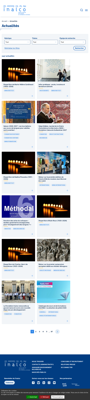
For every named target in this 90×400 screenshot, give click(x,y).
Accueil (4, 21)
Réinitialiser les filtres (12, 48)
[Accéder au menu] (86, 10)
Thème (34, 38)
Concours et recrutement (72, 361)
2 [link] (35, 331)
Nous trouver (38, 361)
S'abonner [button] (9, 382)
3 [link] (39, 331)
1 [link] (32, 331)
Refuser (45, 397)
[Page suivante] (57, 331)
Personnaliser (57, 397)
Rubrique (7, 38)
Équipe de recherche (67, 38)
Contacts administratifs (42, 364)
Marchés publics (39, 372)
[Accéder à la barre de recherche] (81, 10)
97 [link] (52, 331)
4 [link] (43, 331)
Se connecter (66, 367)
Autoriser (33, 397)
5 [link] (46, 331)
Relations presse (68, 364)
